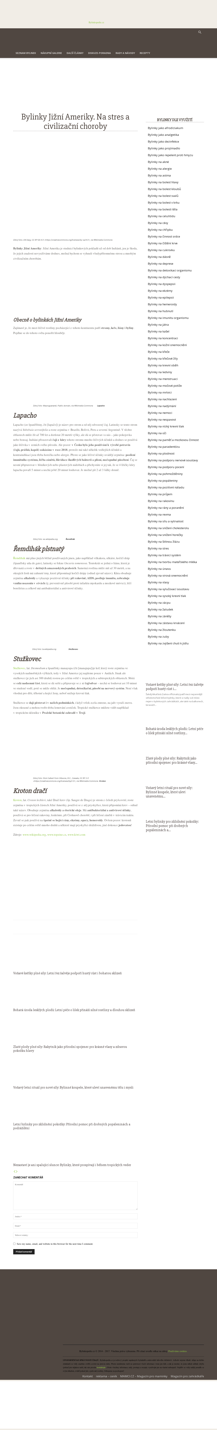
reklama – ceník (106, 1376)
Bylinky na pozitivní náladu (166, 487)
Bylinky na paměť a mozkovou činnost (173, 440)
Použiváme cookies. (177, 1351)
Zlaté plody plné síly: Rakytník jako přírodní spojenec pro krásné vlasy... (171, 760)
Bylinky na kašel (158, 331)
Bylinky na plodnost (161, 453)
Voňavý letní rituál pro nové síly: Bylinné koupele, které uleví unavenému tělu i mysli (73, 1087)
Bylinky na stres (158, 548)
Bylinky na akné (158, 162)
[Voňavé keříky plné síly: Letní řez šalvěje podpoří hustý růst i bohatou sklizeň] (75, 954)
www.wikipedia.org (34, 834)
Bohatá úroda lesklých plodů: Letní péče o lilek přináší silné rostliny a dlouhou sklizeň (74, 1010)
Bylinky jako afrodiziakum (165, 128)
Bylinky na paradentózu (164, 447)
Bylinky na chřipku (160, 230)
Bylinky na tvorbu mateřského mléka (172, 562)
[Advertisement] (75, 87)
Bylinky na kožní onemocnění (167, 345)
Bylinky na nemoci (160, 413)
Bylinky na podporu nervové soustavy (173, 460)
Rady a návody (125, 53)
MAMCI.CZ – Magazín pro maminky (143, 1376)
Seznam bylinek (26, 53)
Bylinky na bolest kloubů (164, 189)
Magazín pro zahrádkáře (187, 1376)
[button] (200, 32)
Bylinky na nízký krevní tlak (166, 426)
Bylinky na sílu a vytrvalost (165, 521)
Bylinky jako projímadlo (164, 148)
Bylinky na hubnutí (160, 311)
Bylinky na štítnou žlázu (164, 542)
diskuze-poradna (99, 53)
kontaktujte (101, 1367)
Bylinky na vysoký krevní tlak (167, 596)
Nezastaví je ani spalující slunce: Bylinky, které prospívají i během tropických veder (72, 1165)
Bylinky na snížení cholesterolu (168, 528)
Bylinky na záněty (159, 616)
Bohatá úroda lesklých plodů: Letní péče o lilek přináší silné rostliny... (174, 731)
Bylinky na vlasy (158, 582)
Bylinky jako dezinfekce (163, 141)
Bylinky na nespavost (162, 419)
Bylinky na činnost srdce (164, 236)
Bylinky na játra (158, 325)
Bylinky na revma (159, 514)
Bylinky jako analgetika (163, 135)
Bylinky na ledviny (160, 372)
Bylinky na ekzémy (160, 291)
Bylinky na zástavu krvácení (166, 623)
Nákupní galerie (51, 53)
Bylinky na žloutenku (162, 630)
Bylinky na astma (159, 175)
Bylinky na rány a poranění (166, 508)
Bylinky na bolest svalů (163, 196)
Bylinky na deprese (160, 263)
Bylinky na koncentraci (163, 338)
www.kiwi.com (76, 834)
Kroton (17, 800)
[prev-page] (14, 1171)
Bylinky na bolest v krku (164, 202)
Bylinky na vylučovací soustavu (168, 589)
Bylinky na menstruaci (163, 379)
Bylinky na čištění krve (162, 243)
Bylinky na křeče (159, 352)
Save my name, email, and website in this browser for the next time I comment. (55, 1243)
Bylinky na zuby (158, 636)
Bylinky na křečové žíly (163, 358)
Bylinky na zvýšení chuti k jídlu (168, 643)
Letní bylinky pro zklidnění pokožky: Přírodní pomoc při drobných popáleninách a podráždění (71, 1126)
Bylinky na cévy (158, 223)
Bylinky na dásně (159, 257)
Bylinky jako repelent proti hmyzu (170, 155)
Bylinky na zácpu (159, 603)
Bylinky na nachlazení (162, 399)
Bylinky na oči (157, 433)
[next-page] (17, 1171)
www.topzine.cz (56, 834)
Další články (75, 53)
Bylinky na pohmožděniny (165, 474)
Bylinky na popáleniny (163, 480)
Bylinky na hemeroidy (162, 304)
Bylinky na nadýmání (162, 406)
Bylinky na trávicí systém (164, 555)
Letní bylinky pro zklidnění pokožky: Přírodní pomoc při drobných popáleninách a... (172, 826)
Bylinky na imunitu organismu (168, 318)
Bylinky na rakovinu (161, 501)
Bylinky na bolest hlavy (163, 182)
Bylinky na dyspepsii (161, 284)
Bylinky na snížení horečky (165, 535)
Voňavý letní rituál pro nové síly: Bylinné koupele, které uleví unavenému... (169, 792)
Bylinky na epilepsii (161, 297)
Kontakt (87, 1376)
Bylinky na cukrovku (161, 250)
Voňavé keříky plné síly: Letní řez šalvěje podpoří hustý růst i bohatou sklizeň (67, 973)
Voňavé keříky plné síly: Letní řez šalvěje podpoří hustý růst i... (174, 687)
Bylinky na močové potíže (165, 386)
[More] (129, 135)
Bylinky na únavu (159, 569)
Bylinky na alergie (160, 169)
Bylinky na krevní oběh (163, 365)
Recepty (145, 53)
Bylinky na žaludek (160, 609)
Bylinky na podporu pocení (166, 467)
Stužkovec (19, 668)
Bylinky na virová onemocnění (168, 575)
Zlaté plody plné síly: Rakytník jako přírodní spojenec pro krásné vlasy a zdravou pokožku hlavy (70, 1049)
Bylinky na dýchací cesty (164, 277)
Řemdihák (19, 558)
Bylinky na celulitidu (161, 216)
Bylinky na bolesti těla (162, 209)
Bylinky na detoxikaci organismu (170, 270)
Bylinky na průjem (160, 494)
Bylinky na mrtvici (160, 392)
